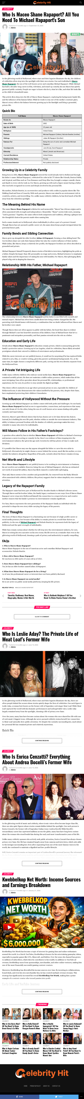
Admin (13, 28)
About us (46, 1086)
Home (25, 1086)
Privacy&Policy (35, 1086)
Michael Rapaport (28, 522)
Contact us (56, 1086)
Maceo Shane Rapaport (24, 587)
